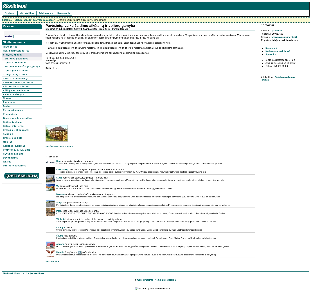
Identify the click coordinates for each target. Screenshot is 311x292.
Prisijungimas (46, 13)
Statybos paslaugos (43, 20)
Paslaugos (9, 102)
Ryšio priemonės (13, 110)
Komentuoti (271, 48)
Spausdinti (270, 54)
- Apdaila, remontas (14, 62)
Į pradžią (265, 80)
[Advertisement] (76, 94)
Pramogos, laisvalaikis (16, 150)
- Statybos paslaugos (15, 58)
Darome (60, 194)
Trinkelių (60, 219)
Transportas (10, 47)
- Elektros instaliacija (16, 78)
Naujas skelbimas (35, 273)
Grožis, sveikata (12, 138)
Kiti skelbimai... (53, 261)
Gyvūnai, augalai (13, 154)
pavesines (277, 30)
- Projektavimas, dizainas (18, 82)
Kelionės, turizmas (14, 146)
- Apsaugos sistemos (15, 70)
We (58, 186)
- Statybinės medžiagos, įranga (21, 66)
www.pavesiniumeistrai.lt (285, 37)
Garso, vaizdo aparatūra (17, 118)
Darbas (7, 106)
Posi (58, 211)
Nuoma (7, 98)
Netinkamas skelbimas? (277, 51)
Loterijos (60, 227)
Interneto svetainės (14, 165)
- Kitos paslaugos (13, 94)
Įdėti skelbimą (27, 13)
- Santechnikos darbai (16, 86)
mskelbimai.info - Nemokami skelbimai (156, 280)
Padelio (60, 252)
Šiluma (59, 236)
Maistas (7, 142)
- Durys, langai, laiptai (16, 74)
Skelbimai (10, 13)
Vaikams (8, 134)
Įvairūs (7, 162)
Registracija (63, 13)
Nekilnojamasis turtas (16, 51)
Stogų (59, 202)
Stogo (59, 178)
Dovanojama (10, 158)
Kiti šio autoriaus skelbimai (59, 146)
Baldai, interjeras (13, 126)
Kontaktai (19, 273)
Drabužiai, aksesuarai (16, 130)
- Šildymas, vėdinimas (16, 90)
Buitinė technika (12, 122)
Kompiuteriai (10, 114)
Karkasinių (61, 169)
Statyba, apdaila (23, 20)
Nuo (58, 161)
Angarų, (60, 244)
